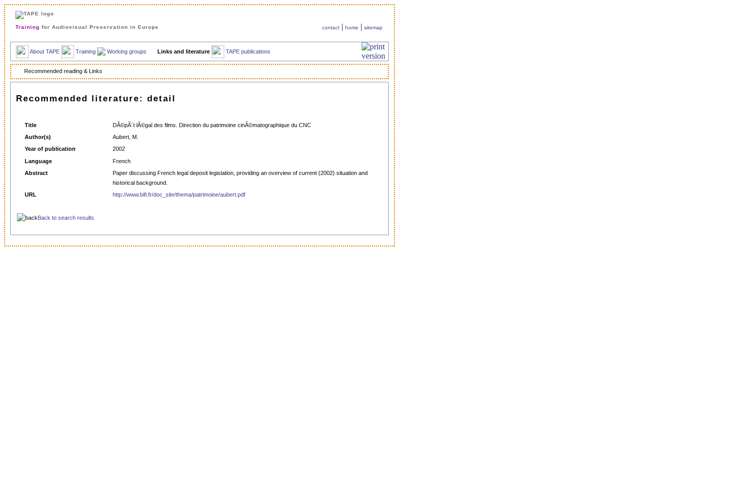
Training (86, 51)
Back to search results (66, 218)
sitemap (373, 27)
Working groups (127, 51)
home (351, 27)
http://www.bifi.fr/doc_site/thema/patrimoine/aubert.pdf (179, 194)
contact (330, 27)
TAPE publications (248, 51)
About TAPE (45, 51)
